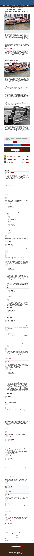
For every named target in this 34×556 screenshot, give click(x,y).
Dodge (8, 138)
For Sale (14, 9)
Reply (10, 194)
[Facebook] (13, 549)
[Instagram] (19, 549)
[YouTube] (20, 549)
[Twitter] (15, 549)
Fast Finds (18, 552)
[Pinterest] (17, 549)
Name (17, 535)
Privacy (22, 552)
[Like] (6, 194)
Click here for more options (17, 151)
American (8, 139)
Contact (12, 552)
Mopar (12, 138)
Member (13, 172)
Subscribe (20, 538)
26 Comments (19, 9)
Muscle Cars (18, 138)
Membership (23, 5)
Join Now (13, 7)
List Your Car (20, 7)
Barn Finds (17, 2)
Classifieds (13, 5)
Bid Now (27, 156)
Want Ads (17, 5)
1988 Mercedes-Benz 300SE (11, 159)
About (10, 552)
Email (17, 537)
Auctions (8, 5)
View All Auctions (17, 164)
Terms (24, 552)
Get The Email (29, 5)
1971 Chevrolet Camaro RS (11, 156)
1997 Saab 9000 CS (10, 162)
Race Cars (24, 138)
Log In (17, 7)
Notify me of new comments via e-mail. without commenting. (17, 538)
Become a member (8, 533)
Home (4, 5)
